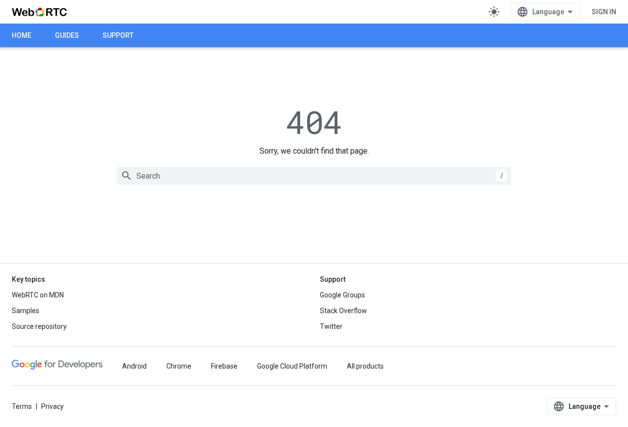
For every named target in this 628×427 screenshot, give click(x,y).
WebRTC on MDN (38, 295)
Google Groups (342, 295)
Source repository (39, 326)
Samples (25, 311)
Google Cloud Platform (292, 366)
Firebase (224, 366)
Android (134, 366)
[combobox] (314, 176)
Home (21, 35)
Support (118, 35)
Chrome (178, 366)
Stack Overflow (343, 311)
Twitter (331, 326)
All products (365, 366)
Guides (67, 35)
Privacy (52, 406)
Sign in (604, 12)
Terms (22, 406)
